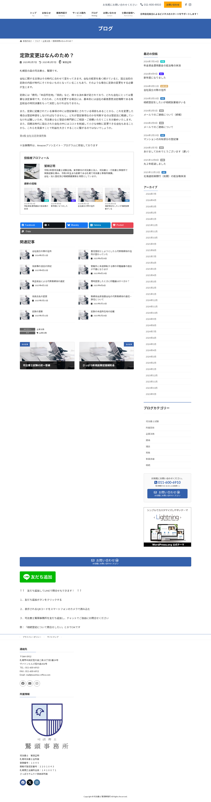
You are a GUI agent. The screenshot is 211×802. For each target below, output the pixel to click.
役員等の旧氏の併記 (42, 266)
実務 (46, 201)
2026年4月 (151, 200)
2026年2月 (151, 212)
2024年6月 (151, 337)
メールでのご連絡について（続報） (163, 114)
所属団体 (150, 427)
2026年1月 (151, 218)
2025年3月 (151, 281)
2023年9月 (151, 394)
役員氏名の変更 (39, 296)
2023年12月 (152, 375)
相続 (127, 201)
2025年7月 (151, 256)
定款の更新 (37, 311)
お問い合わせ (172, 4)
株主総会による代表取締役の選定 (48, 281)
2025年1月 (151, 294)
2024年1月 (151, 369)
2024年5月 (151, 344)
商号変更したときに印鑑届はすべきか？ (110, 281)
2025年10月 (152, 237)
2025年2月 (151, 287)
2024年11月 (152, 306)
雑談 (73, 201)
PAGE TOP (203, 775)
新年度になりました (59, 206)
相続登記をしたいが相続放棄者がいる (117, 207)
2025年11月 (152, 231)
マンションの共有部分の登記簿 (161, 139)
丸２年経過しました (155, 163)
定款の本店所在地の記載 (103, 311)
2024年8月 (151, 325)
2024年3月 (151, 356)
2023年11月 (152, 381)
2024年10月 (152, 312)
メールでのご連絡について (158, 126)
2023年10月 (152, 387)
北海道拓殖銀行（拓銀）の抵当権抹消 (165, 176)
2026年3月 (151, 206)
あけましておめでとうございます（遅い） (167, 151)
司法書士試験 (152, 421)
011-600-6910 (152, 4)
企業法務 (99, 201)
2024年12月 (152, 300)
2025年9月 (151, 244)
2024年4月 (151, 350)
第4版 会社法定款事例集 (33, 135)
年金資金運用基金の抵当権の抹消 (36, 207)
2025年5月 (151, 269)
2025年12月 (152, 225)
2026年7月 (151, 194)
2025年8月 (151, 250)
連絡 (161, 111)
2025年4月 (151, 275)
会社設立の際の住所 (86, 206)
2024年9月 (151, 319)
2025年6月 (151, 262)
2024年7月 (151, 331)
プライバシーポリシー (32, 637)
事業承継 (150, 458)
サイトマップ (52, 637)
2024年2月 (151, 362)
